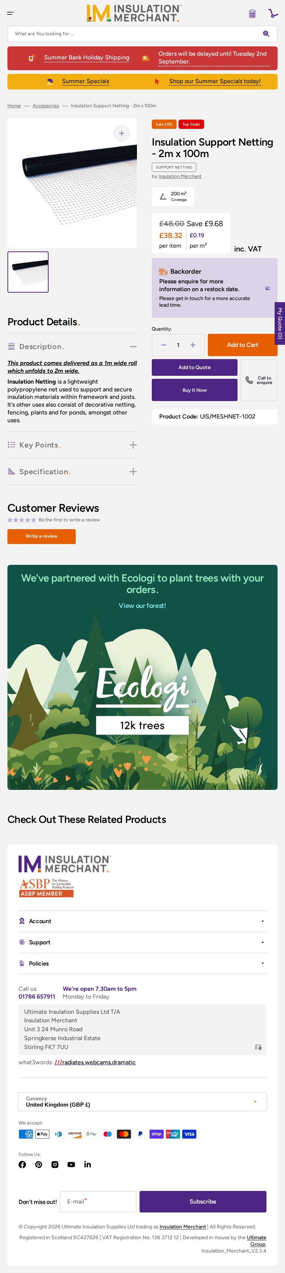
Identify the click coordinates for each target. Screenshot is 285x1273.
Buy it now (195, 390)
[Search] (268, 34)
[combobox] (142, 34)
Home (14, 105)
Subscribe (203, 1201)
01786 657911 (37, 996)
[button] (10, 13)
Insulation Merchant (180, 176)
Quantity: (162, 329)
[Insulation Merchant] (134, 13)
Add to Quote (194, 367)
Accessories (46, 105)
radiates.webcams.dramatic (95, 1062)
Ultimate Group (256, 1240)
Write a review (42, 536)
